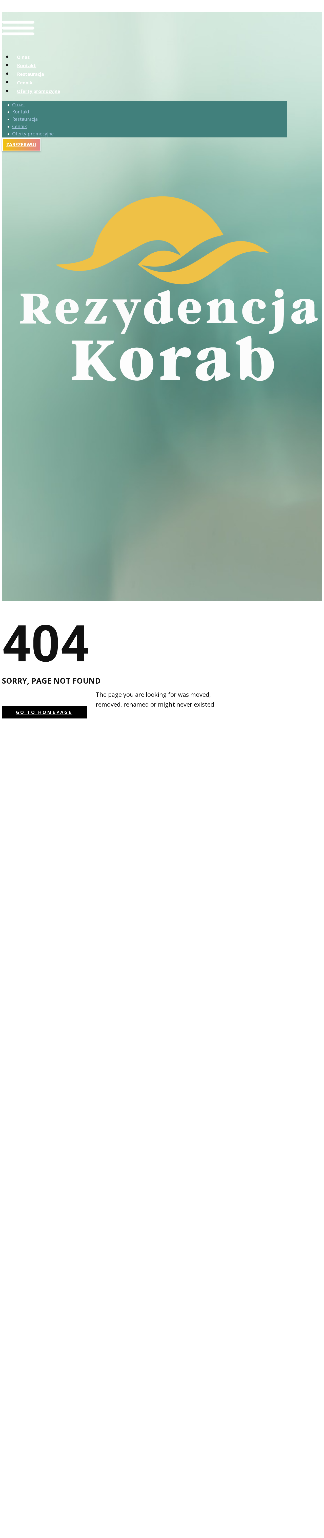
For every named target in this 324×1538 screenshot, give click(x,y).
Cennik (19, 126)
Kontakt (21, 112)
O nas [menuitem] (23, 57)
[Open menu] (18, 42)
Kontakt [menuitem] (26, 65)
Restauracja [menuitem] (30, 74)
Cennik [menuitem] (24, 83)
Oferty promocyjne (33, 134)
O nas (18, 105)
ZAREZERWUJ (21, 144)
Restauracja (25, 119)
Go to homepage (44, 712)
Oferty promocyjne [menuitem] (38, 91)
